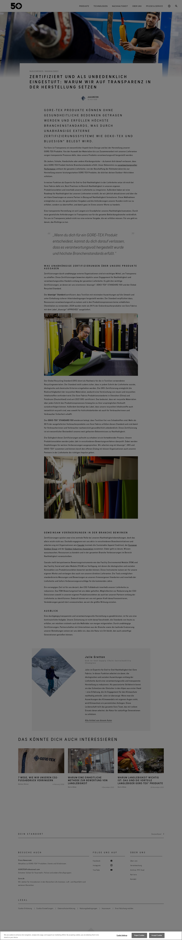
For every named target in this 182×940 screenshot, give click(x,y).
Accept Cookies (157, 935)
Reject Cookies (139, 935)
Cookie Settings (122, 935)
